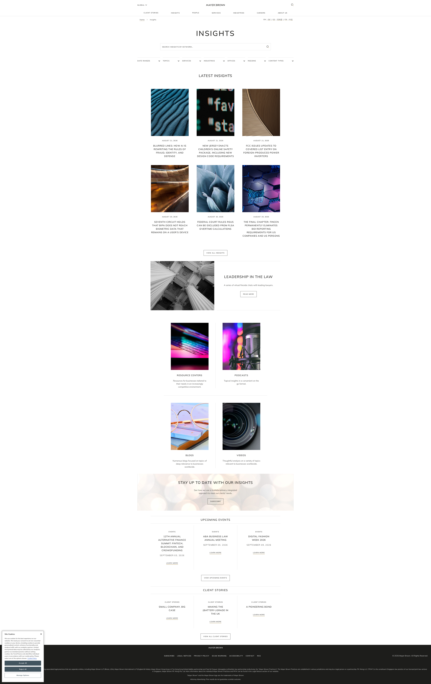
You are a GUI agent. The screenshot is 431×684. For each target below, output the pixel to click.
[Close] (41, 634)
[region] (23, 656)
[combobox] (215, 46)
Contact (250, 656)
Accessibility (236, 656)
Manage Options (22, 675)
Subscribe (215, 501)
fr (286, 20)
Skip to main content (11, 2)
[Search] (292, 5)
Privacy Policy (201, 656)
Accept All (23, 663)
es (274, 20)
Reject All (22, 669)
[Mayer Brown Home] (215, 5)
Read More (248, 294)
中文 (291, 20)
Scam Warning (219, 656)
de (269, 20)
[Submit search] (268, 47)
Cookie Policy (32, 658)
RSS (259, 656)
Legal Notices (184, 656)
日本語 (279, 20)
